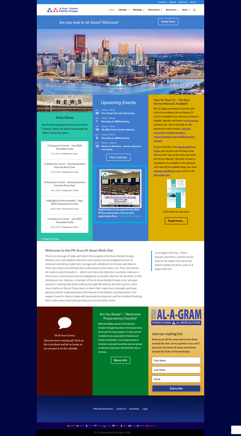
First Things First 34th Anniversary (118, 113)
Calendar (122, 10)
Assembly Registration (130, 216)
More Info (120, 360)
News (184, 10)
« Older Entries (50, 239)
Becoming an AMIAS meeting (115, 121)
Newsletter (182, 2)
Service (193, 2)
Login (145, 409)
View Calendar (118, 157)
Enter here (168, 21)
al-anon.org (192, 120)
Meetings (137, 10)
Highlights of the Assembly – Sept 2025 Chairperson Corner (64, 202)
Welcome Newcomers (103, 409)
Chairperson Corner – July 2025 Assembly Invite (65, 220)
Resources (171, 10)
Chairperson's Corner (69, 154)
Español (172, 2)
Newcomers (154, 10)
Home (112, 10)
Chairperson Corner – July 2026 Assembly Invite (65, 147)
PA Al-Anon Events (65, 335)
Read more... (176, 221)
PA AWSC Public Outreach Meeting (118, 129)
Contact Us (162, 2)
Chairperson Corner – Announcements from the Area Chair (64, 165)
